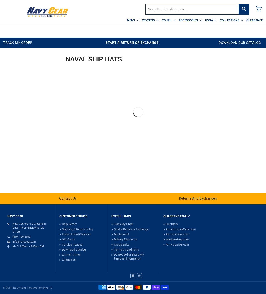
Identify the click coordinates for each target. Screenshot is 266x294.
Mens (131, 20)
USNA (209, 20)
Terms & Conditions (126, 249)
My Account (121, 234)
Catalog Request (72, 244)
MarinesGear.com (177, 239)
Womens (148, 20)
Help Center (69, 224)
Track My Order (123, 224)
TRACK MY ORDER (17, 43)
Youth (167, 20)
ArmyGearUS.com (177, 244)
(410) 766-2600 (21, 236)
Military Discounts (125, 239)
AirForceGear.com (177, 234)
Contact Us (68, 198)
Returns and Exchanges (198, 198)
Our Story (172, 224)
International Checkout (76, 234)
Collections (230, 20)
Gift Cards (68, 239)
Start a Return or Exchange (131, 229)
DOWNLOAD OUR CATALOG (240, 43)
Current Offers (71, 254)
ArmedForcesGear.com (181, 229)
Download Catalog (74, 249)
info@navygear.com (24, 241)
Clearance (254, 20)
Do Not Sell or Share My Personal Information (129, 256)
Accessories (189, 20)
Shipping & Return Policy (77, 229)
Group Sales (121, 244)
